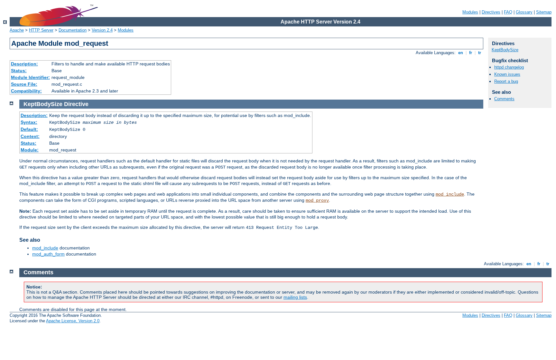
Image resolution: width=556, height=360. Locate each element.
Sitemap (543, 12)
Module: (30, 149)
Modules (470, 12)
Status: (19, 70)
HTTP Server (41, 30)
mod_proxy (317, 200)
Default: (29, 129)
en (460, 52)
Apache (17, 30)
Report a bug (506, 81)
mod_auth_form (48, 254)
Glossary (524, 12)
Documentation (73, 30)
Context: (30, 136)
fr (470, 52)
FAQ (508, 12)
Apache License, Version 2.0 (72, 320)
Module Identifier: (30, 77)
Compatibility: (26, 90)
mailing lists (295, 297)
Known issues (507, 74)
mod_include (450, 194)
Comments (504, 98)
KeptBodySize (505, 49)
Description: (24, 63)
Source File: (24, 84)
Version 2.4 (102, 30)
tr (479, 52)
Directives (491, 12)
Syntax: (29, 122)
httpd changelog (509, 67)
